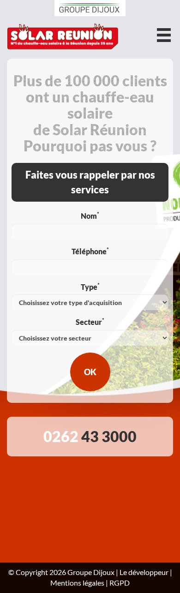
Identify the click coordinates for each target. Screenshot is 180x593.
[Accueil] (62, 37)
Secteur (90, 321)
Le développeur (144, 572)
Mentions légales (77, 582)
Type (90, 286)
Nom (90, 215)
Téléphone (90, 251)
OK (90, 372)
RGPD (119, 582)
